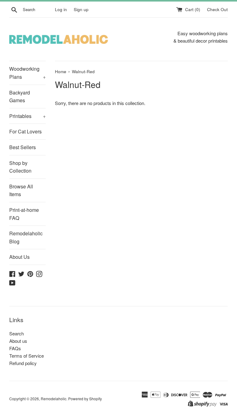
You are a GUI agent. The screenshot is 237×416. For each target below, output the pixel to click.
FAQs (15, 348)
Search (16, 333)
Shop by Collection (20, 166)
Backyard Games (19, 96)
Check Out (217, 9)
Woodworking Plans (27, 72)
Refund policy (23, 363)
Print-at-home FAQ (24, 213)
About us (18, 341)
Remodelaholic (53, 398)
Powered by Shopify (85, 398)
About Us (19, 256)
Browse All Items (21, 190)
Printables (27, 116)
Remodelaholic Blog (26, 237)
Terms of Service (26, 355)
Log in (61, 9)
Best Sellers (22, 147)
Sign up (81, 9)
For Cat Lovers (25, 131)
